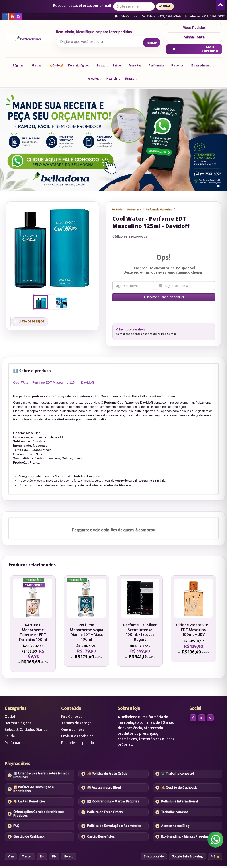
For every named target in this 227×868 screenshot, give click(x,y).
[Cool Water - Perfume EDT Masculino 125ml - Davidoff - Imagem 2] (60, 302)
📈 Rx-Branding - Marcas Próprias (113, 801)
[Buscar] (151, 42)
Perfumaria (134, 209)
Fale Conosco (129, 16)
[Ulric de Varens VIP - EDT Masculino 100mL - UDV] (193, 619)
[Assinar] (165, 6)
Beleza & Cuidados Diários (26, 730)
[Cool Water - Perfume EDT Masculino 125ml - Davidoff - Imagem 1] (40, 302)
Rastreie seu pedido (77, 743)
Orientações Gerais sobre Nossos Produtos (38, 814)
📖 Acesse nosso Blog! (104, 788)
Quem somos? (72, 730)
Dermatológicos (18, 723)
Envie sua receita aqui (78, 736)
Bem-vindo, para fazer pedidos (94, 32)
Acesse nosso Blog (175, 826)
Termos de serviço (76, 723)
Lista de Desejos (31, 321)
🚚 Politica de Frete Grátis (107, 774)
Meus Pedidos (194, 28)
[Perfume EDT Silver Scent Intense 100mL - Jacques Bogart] (139, 621)
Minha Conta (194, 37)
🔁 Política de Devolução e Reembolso (33, 789)
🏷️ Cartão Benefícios (29, 801)
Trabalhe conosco (174, 812)
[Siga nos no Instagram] (18, 16)
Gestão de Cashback (28, 836)
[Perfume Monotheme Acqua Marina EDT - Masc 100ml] (86, 621)
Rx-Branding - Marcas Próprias (184, 836)
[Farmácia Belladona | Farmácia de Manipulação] (28, 38)
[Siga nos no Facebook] (5, 16)
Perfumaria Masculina (159, 209)
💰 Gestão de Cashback (179, 788)
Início (119, 209)
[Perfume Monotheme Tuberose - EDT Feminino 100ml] (32, 624)
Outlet (10, 716)
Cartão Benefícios (101, 836)
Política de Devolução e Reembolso (114, 826)
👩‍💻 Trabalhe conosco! (177, 774)
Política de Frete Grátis (105, 812)
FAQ (16, 826)
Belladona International (179, 801)
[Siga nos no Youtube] (12, 16)
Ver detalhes (35, 646)
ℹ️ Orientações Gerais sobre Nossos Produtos (41, 775)
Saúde (10, 736)
